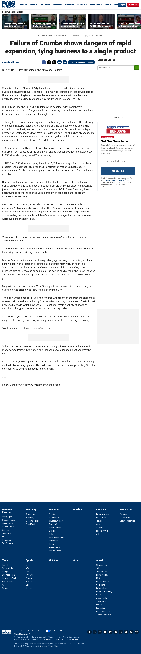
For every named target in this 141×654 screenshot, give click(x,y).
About (99, 560)
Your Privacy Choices (58, 631)
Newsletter (126, 632)
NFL (27, 565)
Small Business (32, 524)
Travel (99, 521)
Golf (27, 585)
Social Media (7, 568)
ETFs (51, 534)
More (116, 5)
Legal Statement (72, 639)
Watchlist (69, 5)
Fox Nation (100, 608)
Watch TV (133, 5)
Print (59, 62)
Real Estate (95, 5)
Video (76, 560)
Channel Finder (102, 565)
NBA (28, 568)
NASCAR (29, 575)
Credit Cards (7, 523)
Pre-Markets (54, 547)
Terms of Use (124, 180)
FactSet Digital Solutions (55, 639)
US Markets (54, 517)
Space (5, 588)
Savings (5, 530)
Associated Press (10, 62)
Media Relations (103, 581)
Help (71, 631)
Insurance (6, 533)
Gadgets (6, 571)
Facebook (44, 62)
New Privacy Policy (35, 631)
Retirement (7, 540)
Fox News (100, 605)
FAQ (98, 578)
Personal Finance (27, 5)
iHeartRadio (136, 632)
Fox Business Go (103, 611)
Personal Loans (9, 527)
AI (3, 585)
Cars (98, 524)
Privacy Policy (110, 180)
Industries (53, 541)
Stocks (52, 514)
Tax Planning (7, 543)
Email (65, 62)
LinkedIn (115, 632)
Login (122, 5)
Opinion (53, 560)
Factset (19, 639)
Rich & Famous (102, 517)
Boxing (29, 578)
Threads (54, 62)
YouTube (105, 632)
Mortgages (7, 517)
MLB (28, 571)
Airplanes (100, 527)
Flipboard (110, 632)
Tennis (29, 588)
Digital (5, 565)
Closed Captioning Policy (23, 634)
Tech (107, 5)
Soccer (29, 581)
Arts (98, 534)
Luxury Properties (127, 521)
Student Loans (8, 520)
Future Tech (7, 581)
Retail (51, 544)
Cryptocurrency (56, 521)
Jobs (98, 568)
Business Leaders (56, 537)
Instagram (100, 632)
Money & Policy (32, 521)
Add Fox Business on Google (82, 62)
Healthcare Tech (9, 578)
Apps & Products (103, 615)
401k (4, 537)
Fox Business (8, 4)
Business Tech (8, 575)
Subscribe (118, 170)
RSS (121, 632)
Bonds (52, 531)
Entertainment (102, 514)
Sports (29, 560)
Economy (44, 5)
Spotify (131, 632)
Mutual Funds (55, 551)
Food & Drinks (102, 531)
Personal (123, 514)
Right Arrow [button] (136, 21)
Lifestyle (81, 5)
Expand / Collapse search (115, 5)
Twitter (49, 62)
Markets (57, 5)
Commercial (125, 517)
